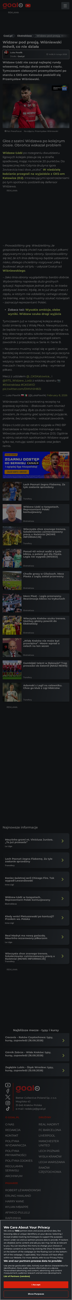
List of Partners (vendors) (17, 1276)
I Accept (36, 1284)
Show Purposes (36, 1294)
